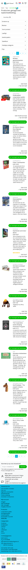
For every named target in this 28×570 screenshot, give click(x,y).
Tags (7, 8)
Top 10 (3, 528)
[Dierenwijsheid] (5, 201)
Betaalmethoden (5, 493)
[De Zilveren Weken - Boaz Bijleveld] (5, 129)
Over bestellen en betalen (7, 488)
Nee (14, 559)
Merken (4, 25)
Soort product (6, 29)
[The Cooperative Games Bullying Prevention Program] (5, 325)
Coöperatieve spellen (6, 511)
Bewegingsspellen (5, 513)
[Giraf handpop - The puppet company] (5, 387)
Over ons (3, 490)
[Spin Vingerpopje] (5, 303)
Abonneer (23, 466)
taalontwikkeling (13, 8)
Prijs (3, 49)
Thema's (3, 526)
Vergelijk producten (6, 506)
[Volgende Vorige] (25, 53)
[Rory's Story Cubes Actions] (5, 422)
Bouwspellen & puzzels (7, 516)
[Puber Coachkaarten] (5, 164)
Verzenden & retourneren (7, 497)
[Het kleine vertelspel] (5, 268)
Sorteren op (5, 21)
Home (2, 8)
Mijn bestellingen (5, 503)
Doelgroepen (4, 525)
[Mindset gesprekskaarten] (5, 60)
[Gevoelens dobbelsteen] (5, 355)
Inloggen (3, 502)
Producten (3, 523)
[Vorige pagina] (9, 53)
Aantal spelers (6, 37)
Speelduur (5, 41)
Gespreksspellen (5, 515)
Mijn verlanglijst (5, 505)
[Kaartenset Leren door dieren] (5, 233)
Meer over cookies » (21, 559)
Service (3, 533)
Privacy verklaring (5, 495)
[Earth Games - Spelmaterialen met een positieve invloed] (9, 3)
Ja (8, 559)
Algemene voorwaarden (7, 492)
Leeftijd (4, 33)
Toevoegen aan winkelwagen (18, 90)
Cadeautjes (4, 529)
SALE (2, 531)
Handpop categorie (7, 45)
